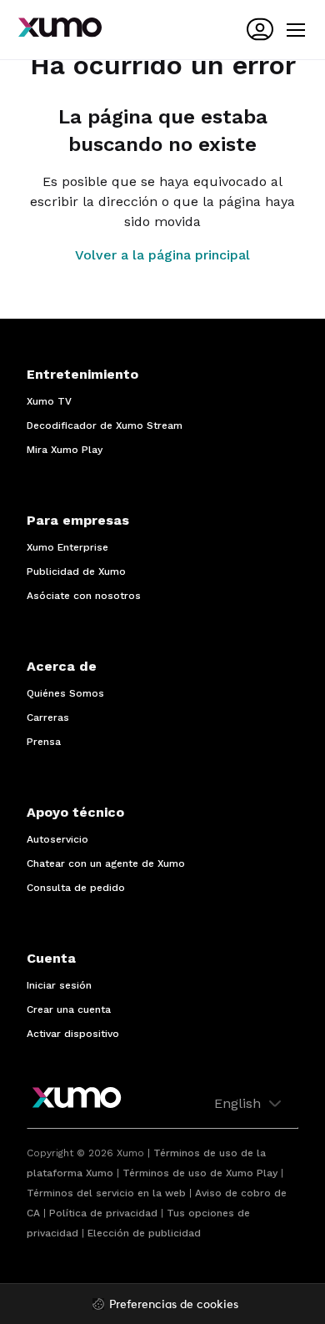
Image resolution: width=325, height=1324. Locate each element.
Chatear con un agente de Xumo (106, 863)
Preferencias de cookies (173, 1305)
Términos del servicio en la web (106, 1193)
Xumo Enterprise (67, 547)
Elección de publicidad (144, 1233)
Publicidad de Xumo (76, 571)
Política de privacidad (103, 1213)
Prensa (44, 742)
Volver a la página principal (162, 255)
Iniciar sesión (59, 985)
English (239, 1103)
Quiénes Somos (65, 693)
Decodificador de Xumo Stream (104, 425)
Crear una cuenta (69, 1009)
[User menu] (260, 29)
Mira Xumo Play (64, 450)
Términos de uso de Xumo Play (200, 1173)
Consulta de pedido (76, 888)
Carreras (48, 717)
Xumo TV (49, 401)
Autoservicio (57, 839)
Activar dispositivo (73, 1034)
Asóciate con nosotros (84, 596)
